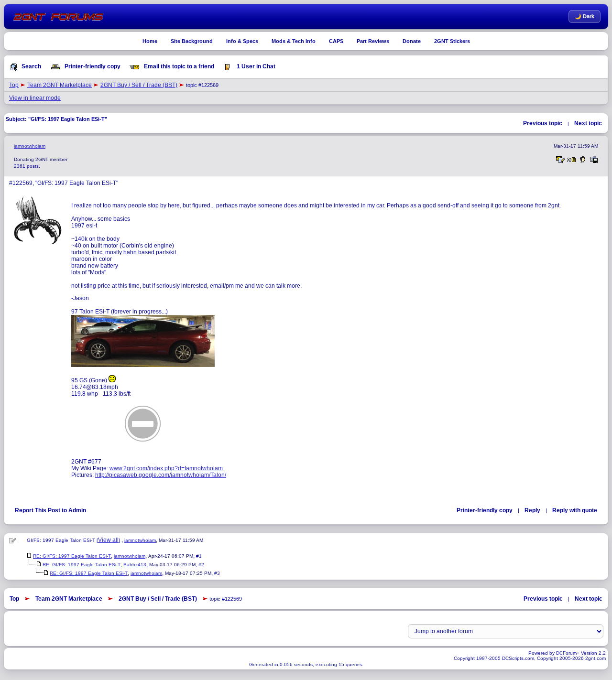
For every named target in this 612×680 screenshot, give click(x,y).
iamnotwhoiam (29, 146)
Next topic (588, 123)
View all (108, 540)
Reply (532, 510)
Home (149, 41)
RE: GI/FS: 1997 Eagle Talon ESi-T (72, 556)
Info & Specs (242, 41)
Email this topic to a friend (178, 66)
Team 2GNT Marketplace (59, 85)
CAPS (336, 41)
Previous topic (542, 123)
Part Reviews (373, 41)
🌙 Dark (584, 16)
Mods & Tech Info (294, 41)
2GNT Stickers (452, 41)
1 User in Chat (255, 66)
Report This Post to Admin (50, 510)
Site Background (192, 41)
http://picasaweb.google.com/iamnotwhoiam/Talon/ (160, 475)
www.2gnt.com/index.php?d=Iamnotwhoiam (166, 468)
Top (14, 85)
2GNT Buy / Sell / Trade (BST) (138, 85)
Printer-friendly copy (91, 66)
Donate (412, 41)
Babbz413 (134, 564)
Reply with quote (574, 510)
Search (30, 66)
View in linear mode (35, 98)
